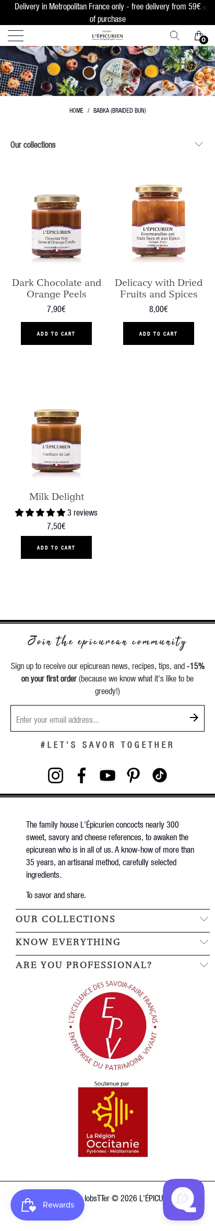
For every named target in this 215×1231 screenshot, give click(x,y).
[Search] (178, 35)
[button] (40, 512)
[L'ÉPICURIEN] (107, 35)
